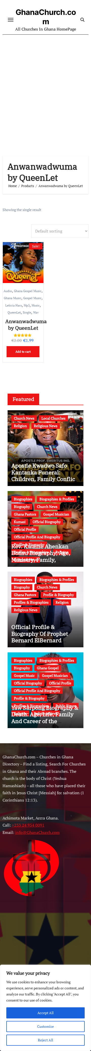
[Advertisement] (45, 90)
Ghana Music (12, 298)
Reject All (45, 1040)
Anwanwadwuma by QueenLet (26, 324)
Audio (8, 291)
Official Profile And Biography (37, 536)
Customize (45, 1026)
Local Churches (53, 418)
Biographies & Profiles (56, 499)
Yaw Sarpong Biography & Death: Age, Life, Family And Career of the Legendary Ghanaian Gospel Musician (44, 721)
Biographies (23, 499)
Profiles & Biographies (31, 602)
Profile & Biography (58, 594)
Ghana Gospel (48, 667)
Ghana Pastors (25, 514)
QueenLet (14, 312)
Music (36, 305)
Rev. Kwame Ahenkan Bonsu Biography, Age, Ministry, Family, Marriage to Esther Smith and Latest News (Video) (44, 560)
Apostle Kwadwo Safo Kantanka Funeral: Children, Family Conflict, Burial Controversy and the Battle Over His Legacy (45, 482)
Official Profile (25, 529)
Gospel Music (32, 298)
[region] (45, 1008)
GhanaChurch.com (46, 17)
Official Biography (47, 521)
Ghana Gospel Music (27, 291)
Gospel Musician (56, 514)
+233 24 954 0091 (28, 825)
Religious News (45, 425)
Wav (36, 312)
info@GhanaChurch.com (37, 832)
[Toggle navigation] (10, 19)
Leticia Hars (13, 305)
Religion (20, 425)
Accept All (45, 1012)
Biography (22, 506)
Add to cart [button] (23, 351)
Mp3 (27, 305)
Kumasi (20, 521)
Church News (24, 418)
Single (27, 312)
